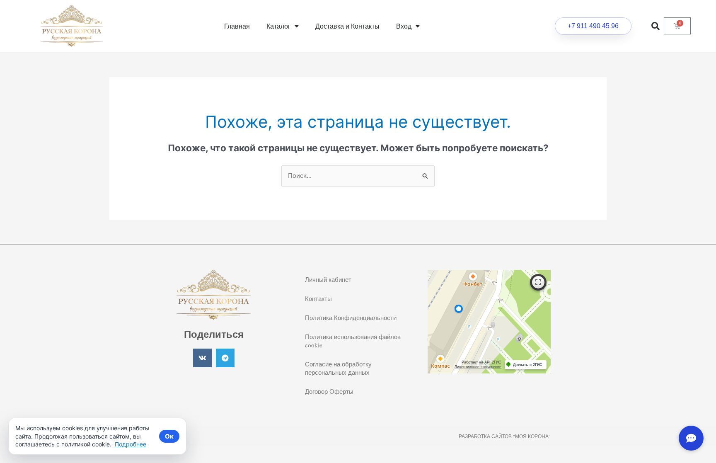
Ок (169, 436)
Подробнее (130, 444)
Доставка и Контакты (347, 26)
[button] (655, 26)
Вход (403, 26)
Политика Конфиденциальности (351, 317)
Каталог (278, 26)
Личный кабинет (328, 279)
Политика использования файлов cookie (353, 340)
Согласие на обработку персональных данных (338, 368)
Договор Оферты (329, 391)
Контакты (318, 298)
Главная (237, 26)
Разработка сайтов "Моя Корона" (505, 436)
